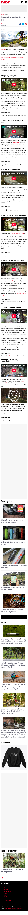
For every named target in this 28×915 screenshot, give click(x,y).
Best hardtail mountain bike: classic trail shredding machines (12, 870)
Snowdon (3, 280)
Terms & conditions (7, 908)
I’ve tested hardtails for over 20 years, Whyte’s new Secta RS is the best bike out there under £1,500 (13, 665)
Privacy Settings (20, 908)
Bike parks (3, 49)
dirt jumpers (12, 356)
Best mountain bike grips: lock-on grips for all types (13, 543)
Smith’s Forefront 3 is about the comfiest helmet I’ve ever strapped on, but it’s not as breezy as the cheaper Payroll (13, 687)
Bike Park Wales (11, 235)
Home (2, 14)
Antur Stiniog (9, 280)
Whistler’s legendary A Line (17, 233)
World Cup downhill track (7, 189)
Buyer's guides (6, 501)
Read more (14, 617)
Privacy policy (14, 908)
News (6, 14)
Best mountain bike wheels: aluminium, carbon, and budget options (12, 611)
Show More (6, 878)
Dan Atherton (16, 142)
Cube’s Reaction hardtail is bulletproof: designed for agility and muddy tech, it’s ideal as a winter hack (12, 711)
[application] (14, 395)
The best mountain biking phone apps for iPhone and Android (12, 589)
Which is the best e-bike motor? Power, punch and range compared (12, 521)
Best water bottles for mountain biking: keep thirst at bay (14, 567)
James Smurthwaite (6, 23)
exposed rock (4, 199)
